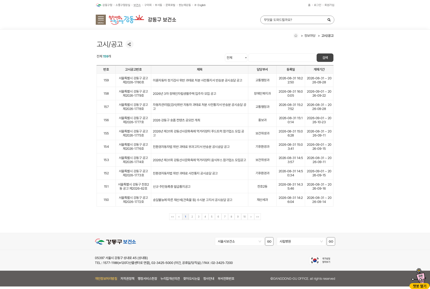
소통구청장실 (123, 5)
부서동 (158, 5)
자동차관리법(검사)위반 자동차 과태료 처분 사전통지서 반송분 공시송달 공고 (199, 107)
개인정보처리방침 (106, 279)
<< (172, 216)
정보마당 (309, 36)
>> (257, 216)
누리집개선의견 (170, 279)
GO (269, 241)
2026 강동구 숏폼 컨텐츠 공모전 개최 (176, 120)
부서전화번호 (226, 279)
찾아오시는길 (191, 279)
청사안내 (208, 279)
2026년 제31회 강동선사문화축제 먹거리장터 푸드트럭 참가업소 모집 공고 (198, 133)
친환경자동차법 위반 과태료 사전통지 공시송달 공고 (185, 173)
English (202, 5)
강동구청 (107, 5)
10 (244, 216)
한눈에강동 (185, 5)
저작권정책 (127, 279)
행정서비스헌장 (147, 279)
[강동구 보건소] (142, 19)
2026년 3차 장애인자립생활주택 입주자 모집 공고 (184, 94)
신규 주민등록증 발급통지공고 (171, 187)
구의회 (148, 5)
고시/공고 (327, 36)
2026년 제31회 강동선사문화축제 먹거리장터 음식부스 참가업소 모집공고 (199, 160)
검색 (325, 58)
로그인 (317, 5)
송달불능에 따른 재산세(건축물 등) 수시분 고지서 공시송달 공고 (192, 200)
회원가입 (329, 5)
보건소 (137, 5)
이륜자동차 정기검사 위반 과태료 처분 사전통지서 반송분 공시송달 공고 (197, 80)
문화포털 (170, 5)
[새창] (319, 260)
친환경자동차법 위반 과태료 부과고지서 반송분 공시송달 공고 (191, 147)
